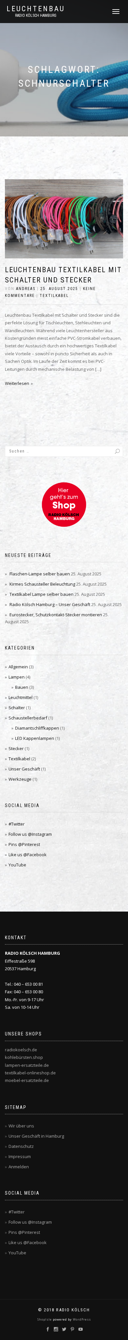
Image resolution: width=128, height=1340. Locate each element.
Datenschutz (21, 1146)
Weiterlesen (17, 383)
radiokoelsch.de (21, 1050)
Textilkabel (54, 295)
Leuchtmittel (20, 697)
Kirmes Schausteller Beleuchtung (42, 584)
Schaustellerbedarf (28, 718)
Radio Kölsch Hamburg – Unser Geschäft (50, 604)
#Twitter (17, 824)
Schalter (17, 708)
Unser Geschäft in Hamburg (36, 1136)
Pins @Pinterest (24, 844)
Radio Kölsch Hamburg (35, 15)
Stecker (16, 748)
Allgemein (18, 667)
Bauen (21, 687)
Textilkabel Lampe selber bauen (42, 594)
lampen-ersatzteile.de (27, 1065)
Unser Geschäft (24, 769)
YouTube (17, 865)
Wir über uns (21, 1126)
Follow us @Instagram (30, 834)
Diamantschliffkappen (37, 728)
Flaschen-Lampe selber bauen (40, 574)
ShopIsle (45, 1319)
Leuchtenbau (36, 9)
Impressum (20, 1156)
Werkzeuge (20, 779)
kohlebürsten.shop (24, 1057)
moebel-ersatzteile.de (27, 1080)
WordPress (81, 1319)
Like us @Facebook (28, 855)
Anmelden (19, 1167)
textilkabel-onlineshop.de (30, 1073)
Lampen (17, 677)
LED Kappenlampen (34, 738)
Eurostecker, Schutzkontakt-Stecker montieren (56, 615)
